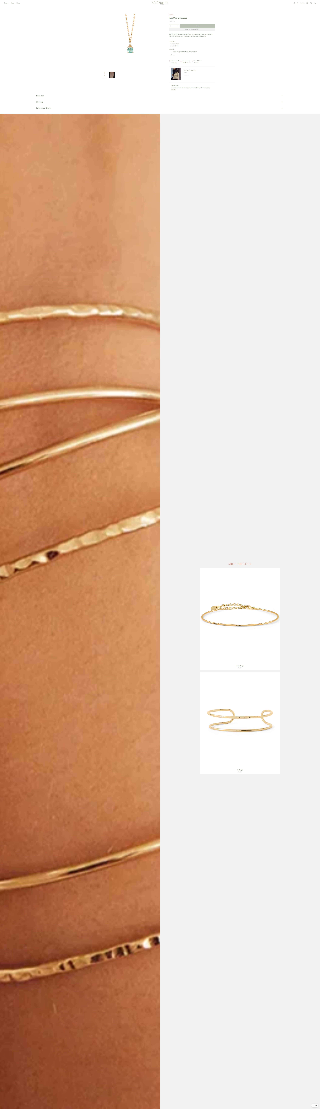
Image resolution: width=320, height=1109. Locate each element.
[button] (12, 3)
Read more (172, 55)
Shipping (39, 102)
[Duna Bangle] (240, 616)
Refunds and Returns (43, 108)
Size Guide (40, 96)
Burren (171, 15)
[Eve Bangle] (240, 720)
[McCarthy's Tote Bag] (176, 74)
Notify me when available (192, 29)
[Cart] (315, 3)
